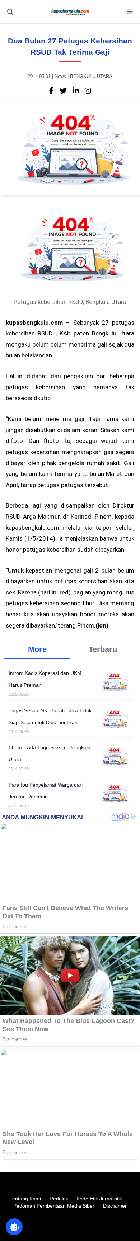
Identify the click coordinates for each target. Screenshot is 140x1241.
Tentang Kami (25, 1198)
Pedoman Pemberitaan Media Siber (53, 1206)
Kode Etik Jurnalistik (99, 1198)
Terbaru (103, 649)
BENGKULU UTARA (91, 76)
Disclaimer (115, 1206)
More (37, 649)
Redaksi (59, 1198)
